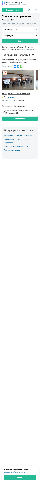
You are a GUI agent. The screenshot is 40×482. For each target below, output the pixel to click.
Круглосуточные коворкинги (16, 146)
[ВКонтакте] (15, 66)
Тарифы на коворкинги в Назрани (18, 135)
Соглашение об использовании (14, 472)
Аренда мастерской (12, 150)
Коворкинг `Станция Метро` (16, 93)
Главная (5, 47)
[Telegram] (18, 66)
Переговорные (10, 143)
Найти (20, 41)
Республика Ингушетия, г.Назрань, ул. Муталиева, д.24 (19, 112)
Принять (20, 477)
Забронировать (20, 118)
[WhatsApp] (21, 66)
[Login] (29, 10)
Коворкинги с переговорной (16, 139)
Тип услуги (8, 36)
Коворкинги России (16, 47)
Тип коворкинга (10, 29)
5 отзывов (10, 97)
